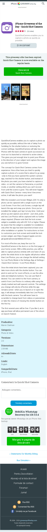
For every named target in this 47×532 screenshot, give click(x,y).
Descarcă (23, 71)
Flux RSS (26, 502)
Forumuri (23, 487)
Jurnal (24, 492)
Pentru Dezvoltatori (23, 473)
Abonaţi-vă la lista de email (23, 478)
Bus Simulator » (23, 460)
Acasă (23, 469)
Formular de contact (23, 483)
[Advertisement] (23, 14)
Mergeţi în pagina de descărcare (23, 441)
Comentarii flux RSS (26, 507)
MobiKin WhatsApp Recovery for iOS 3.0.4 (27, 413)
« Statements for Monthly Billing (24, 454)
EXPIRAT (23, 45)
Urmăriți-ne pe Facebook (26, 511)
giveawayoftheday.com (28, 520)
